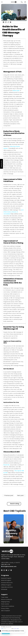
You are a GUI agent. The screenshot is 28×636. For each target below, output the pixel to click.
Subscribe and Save (7, 587)
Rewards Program (6, 578)
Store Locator (5, 604)
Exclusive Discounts (7, 582)
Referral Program (6, 580)
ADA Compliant (5, 610)
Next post (20, 495)
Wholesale (4, 589)
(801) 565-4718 (5, 564)
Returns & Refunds (6, 599)
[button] (2, 2)
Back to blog (14, 504)
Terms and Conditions (7, 606)
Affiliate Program (6, 585)
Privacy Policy (5, 608)
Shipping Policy (5, 601)
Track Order (4, 597)
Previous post (8, 495)
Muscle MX (8, 627)
